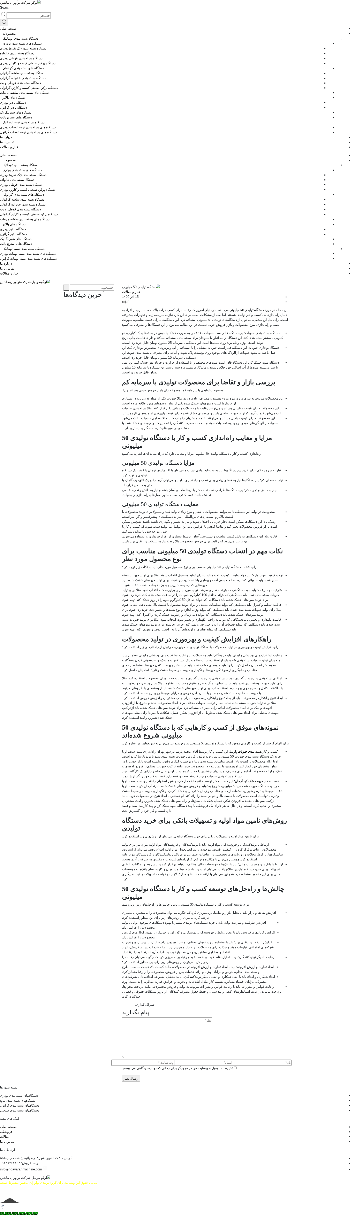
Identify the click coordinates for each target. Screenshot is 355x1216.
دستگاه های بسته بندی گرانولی (23, 68)
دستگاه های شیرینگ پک (15, 112)
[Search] (4, 22)
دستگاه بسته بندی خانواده (17, 53)
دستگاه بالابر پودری (13, 102)
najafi (125, 301)
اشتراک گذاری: (145, 1004)
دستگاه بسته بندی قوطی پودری (21, 58)
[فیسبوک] (133, 1004)
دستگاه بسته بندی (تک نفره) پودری (23, 48)
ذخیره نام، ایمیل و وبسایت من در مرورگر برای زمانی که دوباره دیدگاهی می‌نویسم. (177, 1068)
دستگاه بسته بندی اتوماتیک (20, 38)
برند (237, 942)
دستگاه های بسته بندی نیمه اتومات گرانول (28, 132)
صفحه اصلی (8, 28)
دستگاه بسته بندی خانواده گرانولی (23, 78)
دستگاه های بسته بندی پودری (22, 43)
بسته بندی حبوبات (250, 751)
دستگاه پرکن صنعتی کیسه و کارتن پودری (27, 63)
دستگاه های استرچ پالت (16, 117)
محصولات (9, 33)
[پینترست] (126, 1004)
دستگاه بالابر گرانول (13, 107)
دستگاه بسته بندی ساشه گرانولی (22, 73)
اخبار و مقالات (9, 147)
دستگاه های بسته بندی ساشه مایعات (25, 92)
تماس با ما (7, 142)
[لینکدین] (123, 1004)
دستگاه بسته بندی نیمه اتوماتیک (23, 122)
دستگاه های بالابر (13, 97)
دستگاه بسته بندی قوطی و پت (20, 83)
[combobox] (29, 16)
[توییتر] (130, 1004)
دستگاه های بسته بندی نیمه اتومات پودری (28, 127)
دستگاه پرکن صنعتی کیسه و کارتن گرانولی (29, 88)
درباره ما (6, 137)
